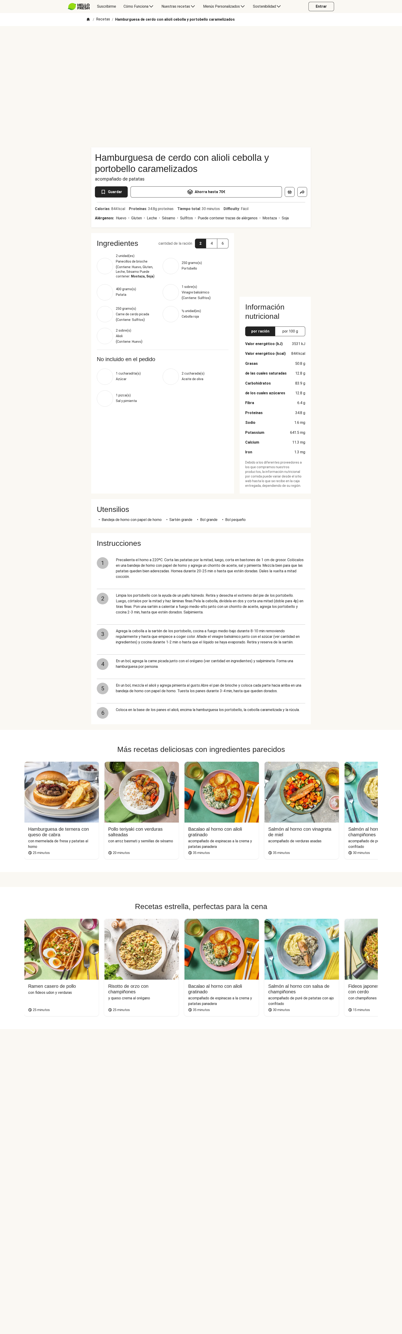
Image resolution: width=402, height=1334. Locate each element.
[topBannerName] (201, 39)
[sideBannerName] (275, 262)
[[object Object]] (290, 192)
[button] (200, 243)
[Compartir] (302, 192)
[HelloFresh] (79, 6)
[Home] (88, 19)
